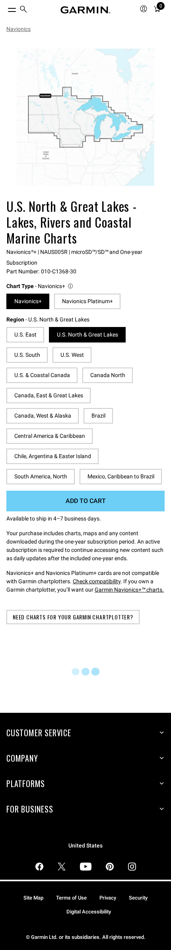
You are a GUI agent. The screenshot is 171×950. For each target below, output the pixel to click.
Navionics (18, 29)
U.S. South (27, 355)
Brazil (98, 415)
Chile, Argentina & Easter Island (52, 456)
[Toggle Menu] (5, 8)
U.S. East (25, 334)
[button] (40, 286)
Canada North (107, 375)
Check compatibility (96, 581)
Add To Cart (86, 501)
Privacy (107, 898)
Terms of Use (71, 898)
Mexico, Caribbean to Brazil (120, 476)
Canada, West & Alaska (42, 415)
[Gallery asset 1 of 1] (85, 117)
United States (85, 845)
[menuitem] (23, 10)
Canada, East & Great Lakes (48, 395)
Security (138, 898)
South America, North (40, 476)
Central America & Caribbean (49, 436)
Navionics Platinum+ (87, 301)
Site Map (33, 898)
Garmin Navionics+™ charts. (129, 589)
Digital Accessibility (88, 912)
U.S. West (72, 355)
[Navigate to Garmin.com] (85, 10)
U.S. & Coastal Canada (42, 375)
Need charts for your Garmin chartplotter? (73, 617)
